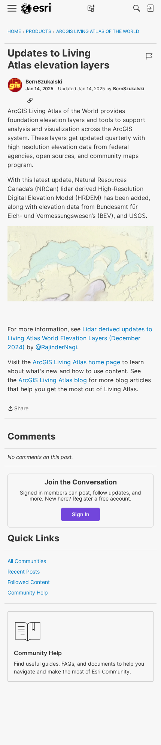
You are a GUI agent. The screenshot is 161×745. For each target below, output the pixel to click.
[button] (80, 263)
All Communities (26, 561)
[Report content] (149, 56)
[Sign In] (150, 8)
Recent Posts (23, 571)
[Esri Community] (36, 8)
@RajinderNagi (56, 347)
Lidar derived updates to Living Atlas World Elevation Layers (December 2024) (79, 338)
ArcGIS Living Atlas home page (76, 362)
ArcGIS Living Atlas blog (52, 380)
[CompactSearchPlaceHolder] (136, 8)
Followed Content (28, 582)
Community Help (27, 592)
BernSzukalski (43, 81)
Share (17, 409)
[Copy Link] (29, 100)
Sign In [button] (80, 514)
